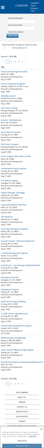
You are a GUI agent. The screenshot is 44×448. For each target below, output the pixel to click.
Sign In (33, 6)
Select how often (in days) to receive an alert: (19, 45)
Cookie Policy (32, 436)
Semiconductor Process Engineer (13, 168)
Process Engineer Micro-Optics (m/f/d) (16, 156)
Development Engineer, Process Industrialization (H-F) (22, 362)
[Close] (41, 429)
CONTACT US (22, 407)
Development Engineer (10, 289)
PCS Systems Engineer (9, 180)
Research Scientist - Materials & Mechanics (18, 241)
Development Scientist (10, 277)
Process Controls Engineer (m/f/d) (14, 71)
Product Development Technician (14, 205)
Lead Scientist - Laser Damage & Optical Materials (20, 265)
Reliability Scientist (8, 96)
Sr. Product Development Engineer (14, 253)
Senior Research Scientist (11, 132)
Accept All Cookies (22, 446)
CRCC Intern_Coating (9, 108)
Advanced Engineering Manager (13, 338)
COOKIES (22, 421)
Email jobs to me (20, 48)
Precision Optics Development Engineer (16, 326)
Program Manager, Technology (13, 193)
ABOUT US (22, 397)
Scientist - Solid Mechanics (11, 120)
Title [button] (2, 67)
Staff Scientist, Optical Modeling (13, 301)
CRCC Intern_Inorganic (10, 144)
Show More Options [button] (16, 32)
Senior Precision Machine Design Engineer (17, 350)
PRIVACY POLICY (22, 411)
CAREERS (22, 402)
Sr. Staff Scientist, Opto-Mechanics (14, 313)
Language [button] (35, 3)
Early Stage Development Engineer (14, 229)
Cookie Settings (22, 441)
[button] (7, 8)
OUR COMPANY (22, 392)
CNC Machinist (6, 217)
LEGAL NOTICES (22, 416)
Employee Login (34, 9)
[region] (22, 437)
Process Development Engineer (13, 84)
